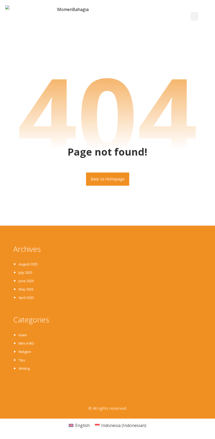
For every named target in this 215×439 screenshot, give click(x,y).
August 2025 (28, 264)
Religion (25, 351)
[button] (194, 16)
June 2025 (26, 280)
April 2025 (26, 297)
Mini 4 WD (26, 343)
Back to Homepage (108, 179)
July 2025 (25, 272)
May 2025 (26, 289)
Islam (23, 335)
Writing (24, 368)
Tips (22, 360)
